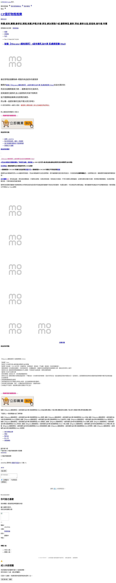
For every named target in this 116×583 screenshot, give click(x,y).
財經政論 (15, 28)
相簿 (5, 32)
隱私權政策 (68, 557)
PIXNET (44, 557)
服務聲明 (75, 557)
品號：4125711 (9, 139)
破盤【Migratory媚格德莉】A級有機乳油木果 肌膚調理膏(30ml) (35, 44)
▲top (2, 467)
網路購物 (7, 440)
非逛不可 (28, 169)
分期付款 (62, 342)
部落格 (6, 34)
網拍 (5, 434)
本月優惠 (4, 179)
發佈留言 (3, 482)
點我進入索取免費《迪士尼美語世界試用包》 (35, 105)
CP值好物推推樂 (11, 14)
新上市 (6, 438)
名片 (5, 36)
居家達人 (31, 162)
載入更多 (3, 471)
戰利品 (6, 436)
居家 (58, 169)
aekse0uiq (3, 452)
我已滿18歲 (4, 579)
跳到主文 (4, 19)
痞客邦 (14, 463)
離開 (10, 579)
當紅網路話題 (8, 432)
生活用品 (4, 166)
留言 (17, 463)
